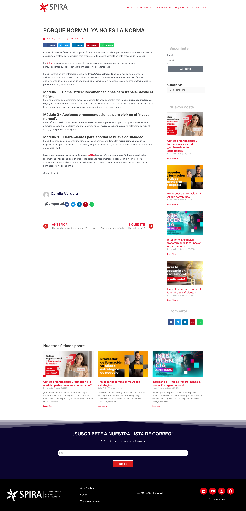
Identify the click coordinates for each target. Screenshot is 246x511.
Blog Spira (180, 7)
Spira (49, 63)
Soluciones (162, 7)
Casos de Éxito (144, 7)
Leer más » (48, 406)
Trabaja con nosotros (91, 501)
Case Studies (87, 488)
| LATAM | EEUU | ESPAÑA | (149, 493)
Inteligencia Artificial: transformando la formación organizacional (184, 243)
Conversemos (199, 7)
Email (170, 55)
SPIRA (91, 155)
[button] (169, 7)
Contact (84, 494)
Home (130, 7)
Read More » (172, 158)
